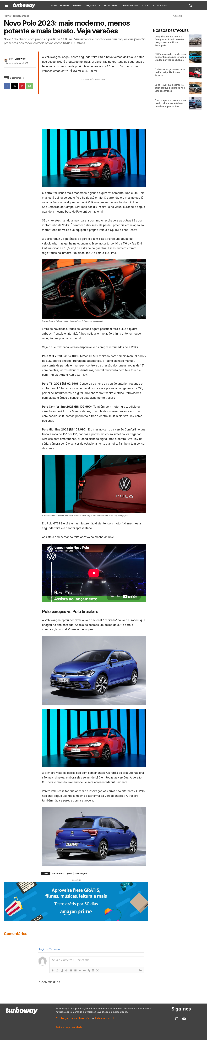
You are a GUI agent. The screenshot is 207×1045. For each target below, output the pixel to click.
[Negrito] (52, 970)
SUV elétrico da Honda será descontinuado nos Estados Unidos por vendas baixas (170, 57)
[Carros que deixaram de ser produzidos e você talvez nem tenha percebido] (195, 103)
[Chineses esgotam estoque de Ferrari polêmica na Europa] (195, 73)
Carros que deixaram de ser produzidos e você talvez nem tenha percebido (170, 103)
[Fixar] (66, 970)
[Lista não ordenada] (75, 970)
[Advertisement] (94, 103)
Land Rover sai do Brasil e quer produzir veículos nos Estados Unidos (170, 87)
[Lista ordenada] (71, 970)
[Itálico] (57, 970)
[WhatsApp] (29, 86)
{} (93, 970)
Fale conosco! (104, 1018)
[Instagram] (177, 1019)
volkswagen (81, 873)
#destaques (58, 873)
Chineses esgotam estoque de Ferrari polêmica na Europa (170, 72)
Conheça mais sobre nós (73, 1018)
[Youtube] (184, 1019)
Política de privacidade (69, 1027)
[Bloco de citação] (80, 970)
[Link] (89, 970)
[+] (97, 970)
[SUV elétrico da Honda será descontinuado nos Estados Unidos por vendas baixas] (195, 57)
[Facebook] (7, 86)
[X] (14, 86)
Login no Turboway (49, 949)
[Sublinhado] (62, 970)
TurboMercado (21, 15)
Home (7, 15)
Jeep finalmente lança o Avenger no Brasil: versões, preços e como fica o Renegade (170, 41)
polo (69, 873)
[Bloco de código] (84, 970)
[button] (190, 5)
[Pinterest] (22, 86)
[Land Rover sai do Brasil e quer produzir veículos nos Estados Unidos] (195, 88)
